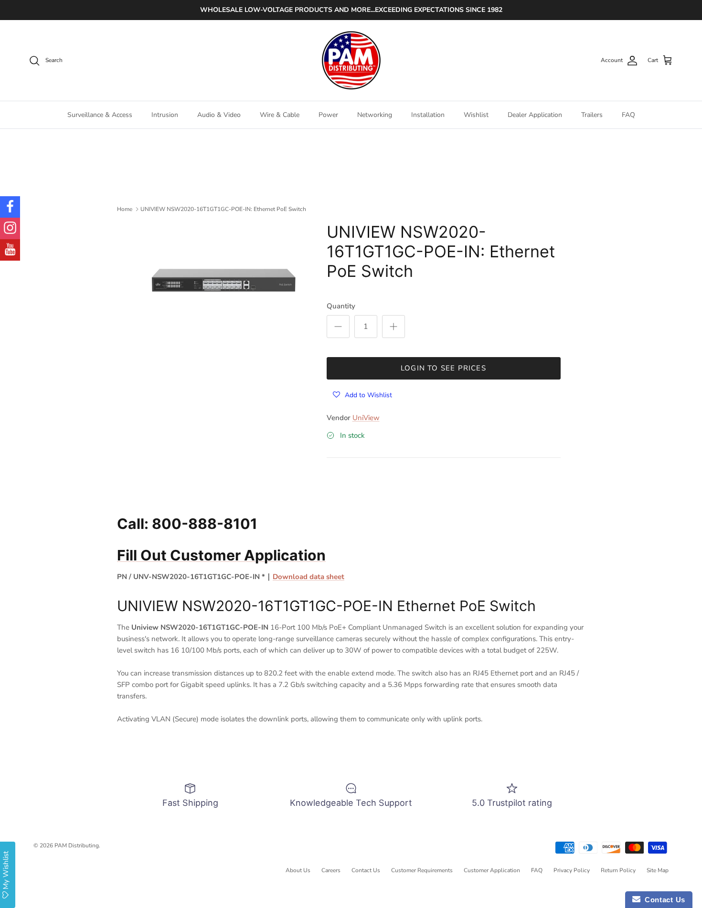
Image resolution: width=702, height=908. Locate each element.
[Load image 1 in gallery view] (224, 278)
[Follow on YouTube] (10, 250)
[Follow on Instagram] (10, 228)
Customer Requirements (422, 870)
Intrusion (164, 114)
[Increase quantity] (393, 326)
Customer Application (492, 870)
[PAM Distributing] (351, 61)
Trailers (592, 114)
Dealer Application (535, 114)
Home (124, 209)
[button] (362, 394)
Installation (428, 114)
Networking (374, 114)
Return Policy (618, 870)
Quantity (341, 306)
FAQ (628, 114)
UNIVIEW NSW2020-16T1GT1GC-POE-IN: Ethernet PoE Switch (223, 209)
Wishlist (476, 114)
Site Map (658, 870)
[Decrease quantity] (338, 326)
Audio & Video (219, 114)
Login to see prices (443, 368)
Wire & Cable (279, 114)
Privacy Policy (571, 870)
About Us (298, 870)
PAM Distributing (76, 845)
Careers (330, 870)
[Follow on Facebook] (10, 207)
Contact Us (365, 870)
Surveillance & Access (99, 114)
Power (328, 114)
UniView (366, 417)
